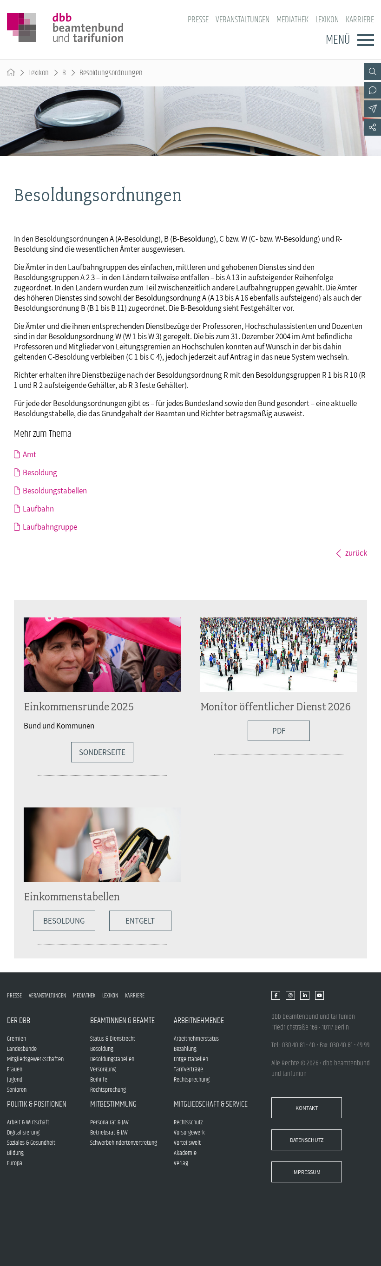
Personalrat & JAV (109, 1122)
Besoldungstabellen (55, 490)
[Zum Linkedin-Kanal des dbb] (304, 995)
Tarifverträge (188, 1069)
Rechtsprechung (108, 1090)
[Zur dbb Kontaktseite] (372, 90)
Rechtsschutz (188, 1122)
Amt (29, 454)
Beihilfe (98, 1080)
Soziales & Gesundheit (31, 1143)
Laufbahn (38, 509)
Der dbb (18, 1020)
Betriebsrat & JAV (109, 1133)
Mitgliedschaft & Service (211, 1104)
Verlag (181, 1163)
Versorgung (103, 1069)
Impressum (306, 1171)
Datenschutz (306, 1139)
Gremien (16, 1039)
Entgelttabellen (191, 1059)
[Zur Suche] (372, 71)
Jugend (14, 1080)
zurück (356, 553)
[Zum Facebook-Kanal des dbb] (275, 995)
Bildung (15, 1153)
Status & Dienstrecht (112, 1039)
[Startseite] (11, 73)
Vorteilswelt (187, 1143)
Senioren (16, 1090)
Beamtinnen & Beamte (122, 1020)
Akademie (185, 1153)
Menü (338, 40)
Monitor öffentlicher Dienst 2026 (275, 706)
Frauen (14, 1069)
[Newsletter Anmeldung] (372, 108)
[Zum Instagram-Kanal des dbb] (290, 995)
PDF (278, 731)
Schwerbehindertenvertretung (123, 1143)
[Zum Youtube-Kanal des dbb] (319, 995)
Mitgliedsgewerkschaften (35, 1059)
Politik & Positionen (36, 1104)
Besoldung (40, 472)
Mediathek (292, 19)
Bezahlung (185, 1049)
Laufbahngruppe (50, 527)
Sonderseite (102, 752)
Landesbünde (22, 1049)
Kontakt (307, 1107)
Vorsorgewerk (189, 1133)
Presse (198, 19)
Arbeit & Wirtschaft (28, 1122)
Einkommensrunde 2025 (79, 706)
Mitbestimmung (113, 1104)
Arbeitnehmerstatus (196, 1039)
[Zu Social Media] (372, 127)
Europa (14, 1163)
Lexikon (327, 19)
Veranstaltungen (242, 19)
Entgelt (140, 921)
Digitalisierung (23, 1133)
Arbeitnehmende (199, 1020)
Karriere (360, 19)
